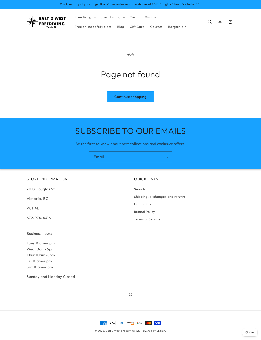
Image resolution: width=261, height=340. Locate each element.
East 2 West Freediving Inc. (123, 330)
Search (139, 189)
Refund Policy (144, 212)
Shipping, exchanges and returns (160, 197)
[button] (85, 17)
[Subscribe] (167, 156)
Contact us (142, 204)
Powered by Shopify (153, 330)
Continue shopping (130, 96)
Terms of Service (147, 219)
